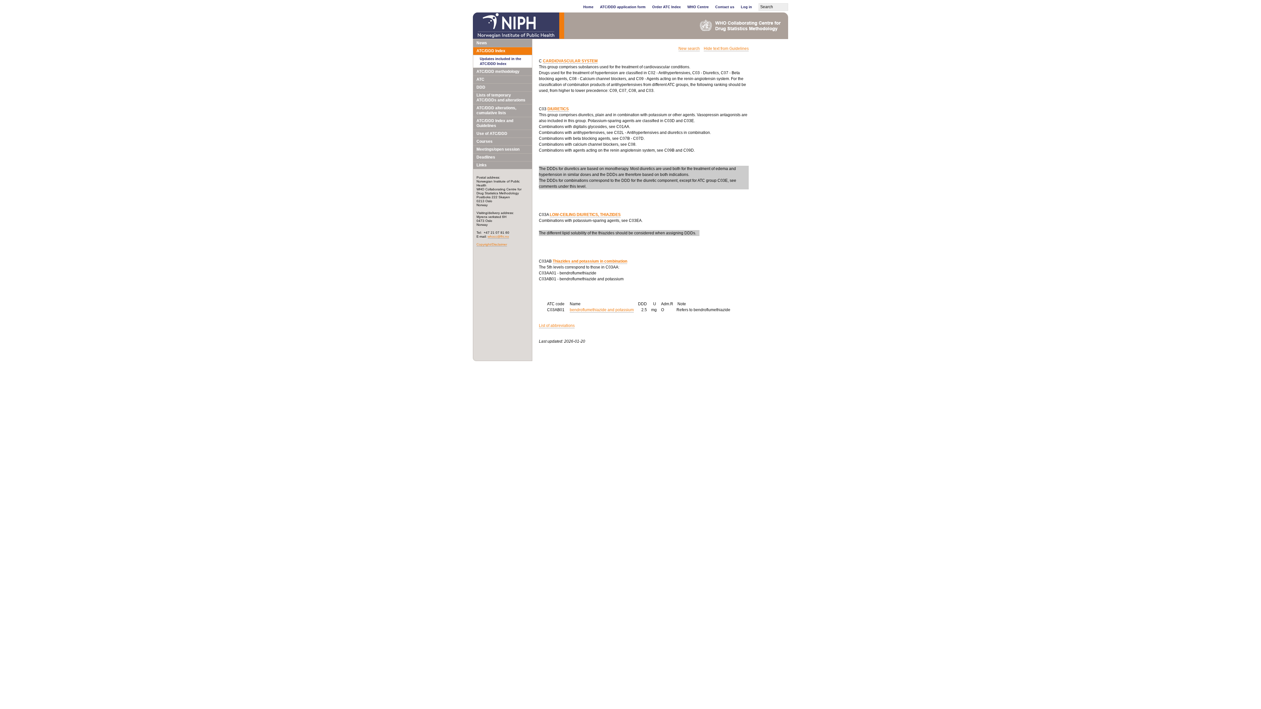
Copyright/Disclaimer (491, 244)
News (481, 43)
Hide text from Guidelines (726, 48)
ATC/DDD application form (623, 7)
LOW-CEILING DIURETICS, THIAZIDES (585, 214)
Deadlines (485, 157)
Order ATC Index (666, 7)
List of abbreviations (557, 325)
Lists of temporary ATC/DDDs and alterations (500, 97)
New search (689, 48)
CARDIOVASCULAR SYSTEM (570, 61)
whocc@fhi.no (498, 236)
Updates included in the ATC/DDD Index (500, 61)
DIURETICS (558, 109)
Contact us (724, 7)
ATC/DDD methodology (498, 71)
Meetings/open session (498, 149)
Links (481, 165)
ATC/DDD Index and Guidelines (494, 123)
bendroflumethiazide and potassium (602, 310)
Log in (746, 7)
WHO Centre (698, 7)
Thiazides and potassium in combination (590, 261)
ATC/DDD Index (490, 51)
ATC (480, 79)
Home (588, 7)
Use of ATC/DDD (491, 133)
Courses (484, 141)
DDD (480, 87)
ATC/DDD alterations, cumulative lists (496, 110)
